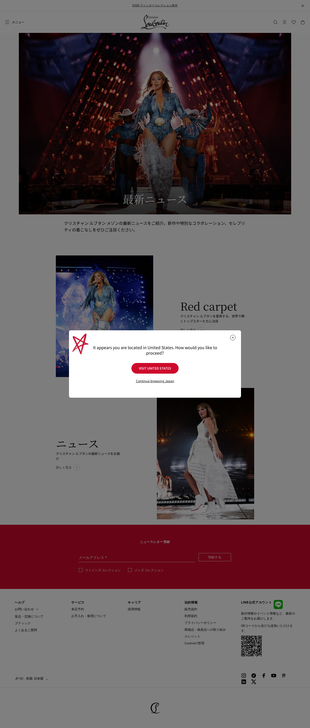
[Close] (233, 337)
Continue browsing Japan (155, 381)
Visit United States (155, 368)
